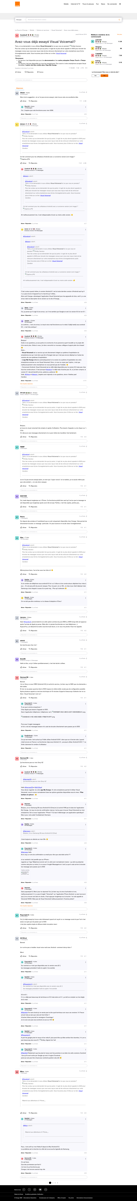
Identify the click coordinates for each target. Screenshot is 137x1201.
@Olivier (27, 374)
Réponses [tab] (19, 88)
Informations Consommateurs (85, 1198)
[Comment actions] (86, 92)
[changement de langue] (120, 4)
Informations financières (29, 1198)
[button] (22, 114)
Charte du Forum (18, 1194)
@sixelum (49, 369)
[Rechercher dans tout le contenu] (119, 19)
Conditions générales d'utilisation (34, 1194)
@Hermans (26, 831)
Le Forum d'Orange (21, 30)
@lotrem (25, 176)
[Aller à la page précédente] (47, 1183)
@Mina (25, 1125)
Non (96, 75)
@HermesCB (27, 779)
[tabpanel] (51, 637)
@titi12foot (38, 787)
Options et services (43, 30)
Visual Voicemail (56, 30)
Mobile (66, 4)
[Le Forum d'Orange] (17, 4)
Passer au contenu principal (8, 1)
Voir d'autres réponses (26, 383)
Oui (104, 75)
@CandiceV (25, 131)
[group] (72, 68)
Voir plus (119, 34)
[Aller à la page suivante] (57, 1183)
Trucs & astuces (88, 4)
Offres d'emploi (61, 1198)
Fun (97, 4)
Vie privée (71, 1198)
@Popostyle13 (27, 984)
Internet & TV (75, 4)
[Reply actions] (85, 107)
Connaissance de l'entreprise (47, 1198)
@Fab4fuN (24, 1012)
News (103, 4)
